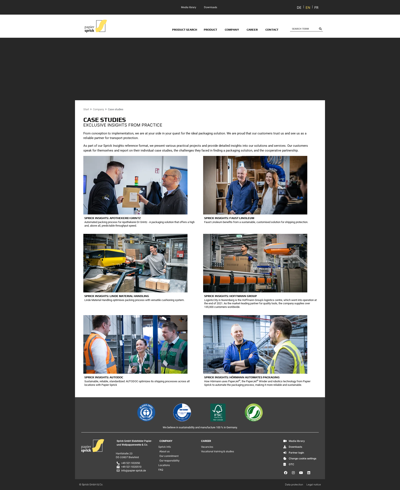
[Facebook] (285, 472)
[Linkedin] (308, 472)
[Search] (320, 28)
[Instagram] (293, 472)
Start (86, 109)
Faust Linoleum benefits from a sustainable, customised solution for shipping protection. (256, 222)
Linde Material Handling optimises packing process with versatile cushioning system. (134, 300)
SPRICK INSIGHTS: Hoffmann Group (230, 296)
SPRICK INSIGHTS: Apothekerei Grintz (112, 218)
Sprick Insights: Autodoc (103, 377)
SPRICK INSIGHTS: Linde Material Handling (116, 296)
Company (98, 109)
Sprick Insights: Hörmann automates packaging (242, 377)
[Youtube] (301, 472)
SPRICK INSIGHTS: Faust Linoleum (229, 218)
